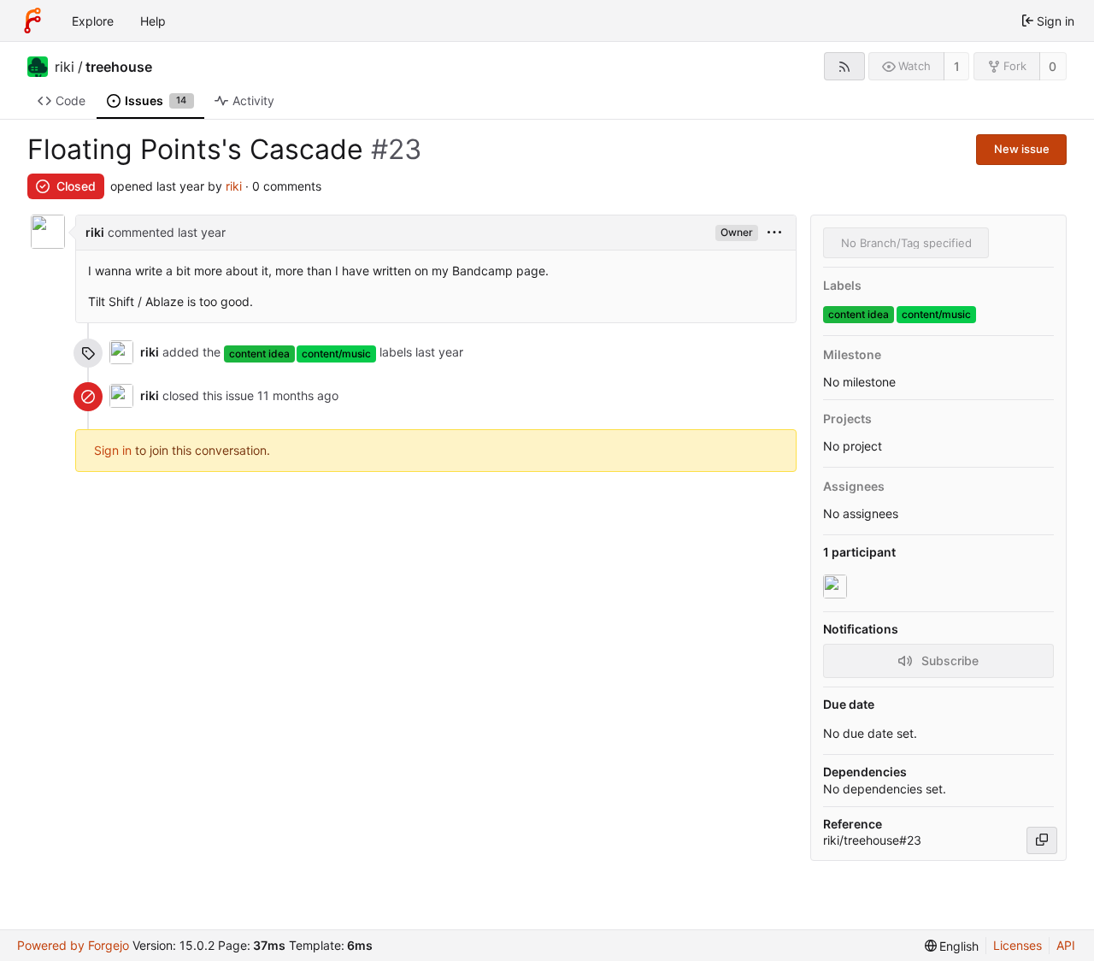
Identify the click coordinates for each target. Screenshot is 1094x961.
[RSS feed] (844, 66)
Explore (93, 21)
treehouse (118, 66)
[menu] (774, 233)
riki (64, 66)
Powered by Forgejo (73, 945)
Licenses (1017, 945)
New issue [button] (1022, 149)
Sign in (113, 450)
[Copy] (1041, 840)
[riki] (836, 586)
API (1065, 945)
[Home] (32, 20)
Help (153, 21)
